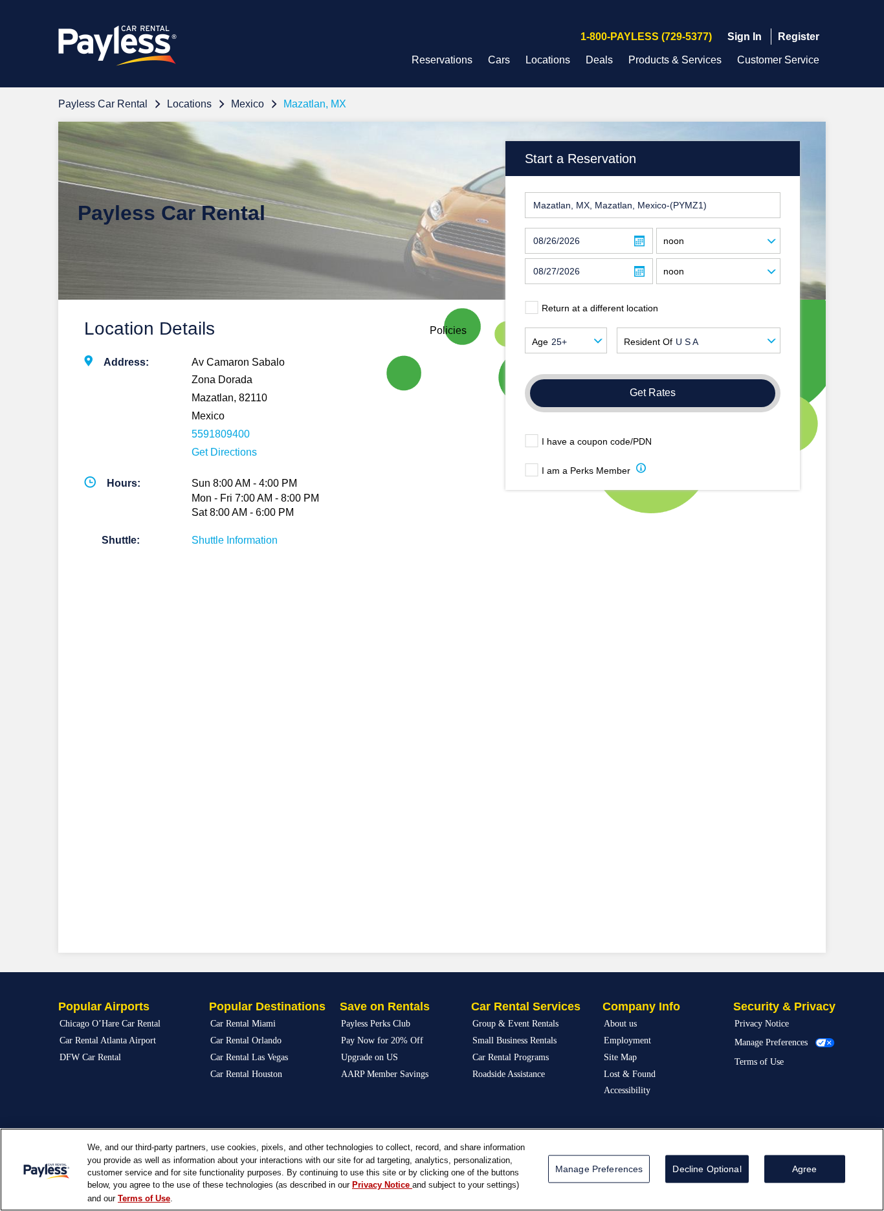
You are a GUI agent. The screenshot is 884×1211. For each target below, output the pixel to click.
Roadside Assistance (508, 1074)
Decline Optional (706, 1169)
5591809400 (221, 433)
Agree (804, 1169)
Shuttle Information (235, 540)
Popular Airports (103, 1006)
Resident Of (648, 342)
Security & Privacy (784, 1006)
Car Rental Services (525, 1006)
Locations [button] (547, 59)
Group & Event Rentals (515, 1023)
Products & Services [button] (675, 59)
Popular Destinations (267, 1006)
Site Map (620, 1057)
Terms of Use (759, 1062)
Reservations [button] (442, 59)
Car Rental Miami (243, 1023)
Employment (627, 1040)
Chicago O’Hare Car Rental (110, 1023)
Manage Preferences (771, 1042)
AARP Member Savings (384, 1074)
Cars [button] (499, 59)
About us (620, 1023)
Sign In (744, 36)
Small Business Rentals (514, 1040)
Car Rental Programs (510, 1057)
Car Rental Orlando (246, 1040)
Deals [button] (599, 59)
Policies (448, 330)
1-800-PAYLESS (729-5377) (646, 36)
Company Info (641, 1006)
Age (540, 342)
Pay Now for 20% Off (382, 1040)
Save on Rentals (385, 1006)
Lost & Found (630, 1074)
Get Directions (224, 452)
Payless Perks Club (375, 1023)
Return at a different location (600, 308)
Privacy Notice (762, 1023)
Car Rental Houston (246, 1074)
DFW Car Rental (90, 1057)
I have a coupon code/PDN (597, 441)
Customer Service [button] (778, 59)
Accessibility (627, 1090)
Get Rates (653, 392)
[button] (640, 470)
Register (798, 36)
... (639, 241)
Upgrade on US (369, 1057)
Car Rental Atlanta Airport (108, 1040)
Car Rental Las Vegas (249, 1057)
